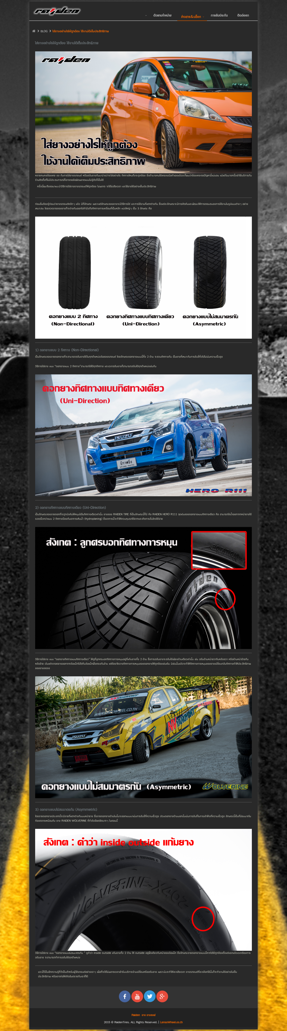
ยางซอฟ (151, 1015)
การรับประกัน (219, 15)
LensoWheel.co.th (171, 1022)
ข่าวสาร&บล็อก (191, 16)
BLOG (44, 31)
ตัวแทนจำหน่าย (162, 15)
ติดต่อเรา (243, 15)
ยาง (144, 1015)
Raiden (136, 1015)
